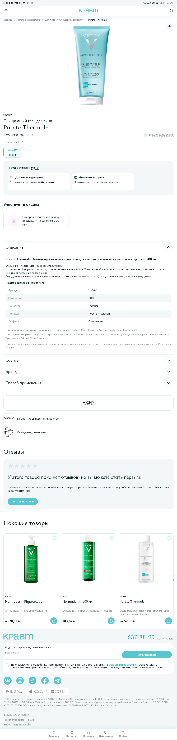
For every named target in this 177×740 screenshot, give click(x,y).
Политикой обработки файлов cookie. (78, 714)
